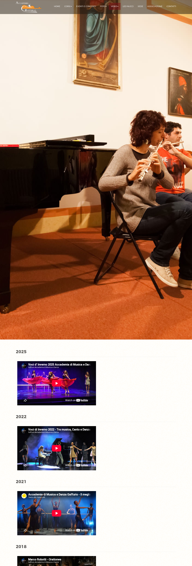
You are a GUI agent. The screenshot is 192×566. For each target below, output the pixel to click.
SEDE (140, 6)
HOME (57, 6)
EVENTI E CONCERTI (86, 6)
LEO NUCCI (128, 6)
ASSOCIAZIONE (154, 6)
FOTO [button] (102, 6)
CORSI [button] (67, 6)
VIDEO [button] (114, 6)
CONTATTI (171, 6)
